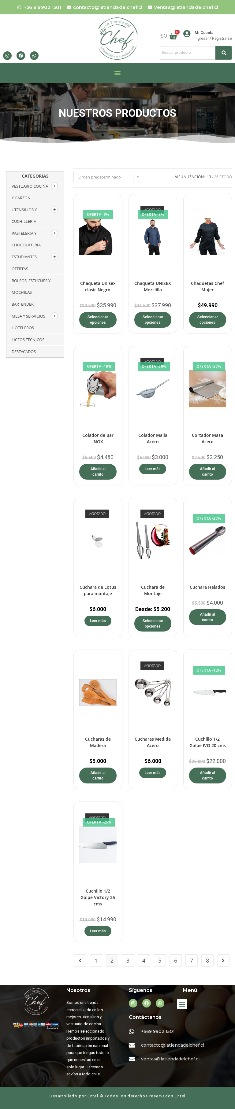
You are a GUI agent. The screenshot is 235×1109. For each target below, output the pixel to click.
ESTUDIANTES (24, 257)
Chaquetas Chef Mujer (207, 286)
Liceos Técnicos (28, 339)
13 (209, 176)
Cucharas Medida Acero (153, 742)
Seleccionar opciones (98, 320)
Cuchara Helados (207, 587)
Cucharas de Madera (98, 742)
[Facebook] (21, 55)
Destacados (24, 351)
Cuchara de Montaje (153, 590)
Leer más (153, 469)
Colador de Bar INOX (98, 438)
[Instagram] (7, 55)
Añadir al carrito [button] (98, 472)
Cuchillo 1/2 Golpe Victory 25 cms (97, 897)
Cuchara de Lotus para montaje (98, 590)
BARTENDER (23, 304)
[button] (118, 73)
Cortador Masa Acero (207, 438)
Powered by (124, 1025)
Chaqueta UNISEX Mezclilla (152, 286)
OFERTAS (20, 268)
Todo (227, 176)
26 (216, 176)
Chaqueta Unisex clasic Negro (98, 286)
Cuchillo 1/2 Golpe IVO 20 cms (207, 742)
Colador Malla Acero (152, 438)
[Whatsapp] (34, 55)
